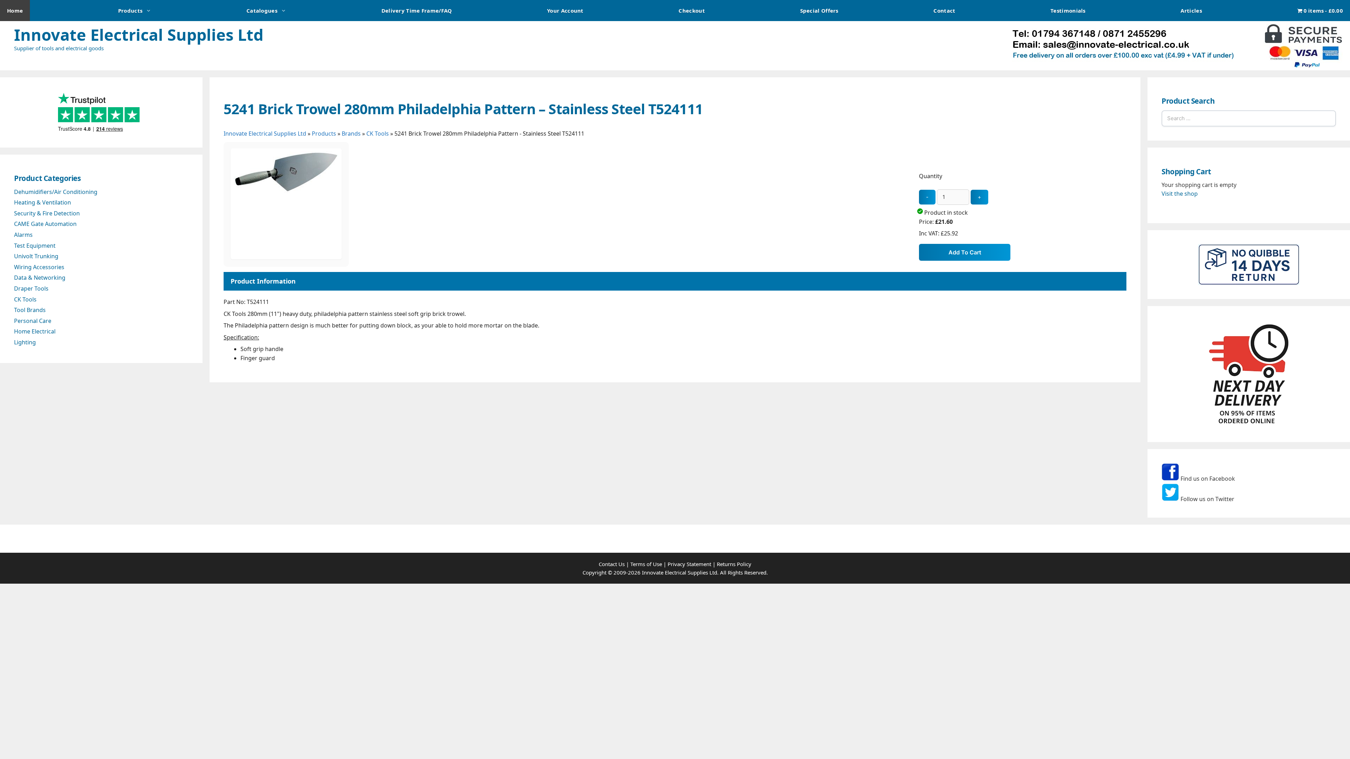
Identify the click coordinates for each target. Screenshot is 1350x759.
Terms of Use (646, 563)
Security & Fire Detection (47, 213)
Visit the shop (1180, 193)
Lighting (25, 342)
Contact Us (612, 563)
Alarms (23, 235)
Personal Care (32, 321)
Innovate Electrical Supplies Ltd (138, 34)
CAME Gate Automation (45, 224)
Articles (1191, 10)
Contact (944, 10)
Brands (351, 133)
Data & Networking (39, 277)
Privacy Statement (689, 563)
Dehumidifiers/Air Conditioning (55, 192)
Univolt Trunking (36, 256)
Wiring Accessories (39, 267)
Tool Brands (30, 310)
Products (130, 10)
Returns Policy (734, 563)
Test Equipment (35, 245)
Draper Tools (31, 288)
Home (15, 10)
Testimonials (1068, 10)
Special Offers (819, 10)
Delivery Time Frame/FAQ (416, 10)
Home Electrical (35, 331)
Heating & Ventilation (42, 202)
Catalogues (261, 10)
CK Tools (377, 133)
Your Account (565, 10)
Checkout (692, 10)
